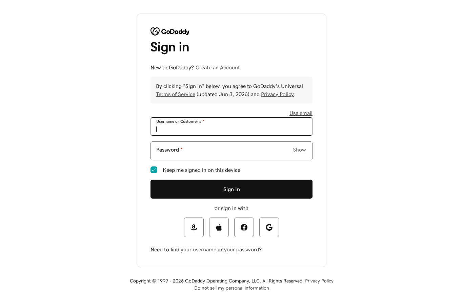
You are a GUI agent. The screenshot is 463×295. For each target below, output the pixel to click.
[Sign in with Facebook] (244, 227)
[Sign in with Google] (269, 227)
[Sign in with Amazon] (194, 227)
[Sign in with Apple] (219, 227)
